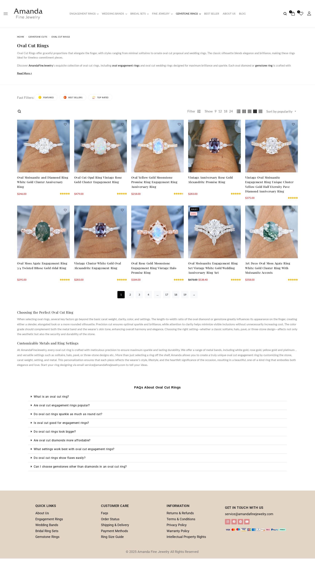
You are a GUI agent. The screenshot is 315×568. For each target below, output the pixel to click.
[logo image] (28, 13)
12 (220, 111)
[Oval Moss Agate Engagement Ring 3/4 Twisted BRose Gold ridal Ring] (43, 232)
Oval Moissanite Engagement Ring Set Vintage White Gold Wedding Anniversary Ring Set (213, 267)
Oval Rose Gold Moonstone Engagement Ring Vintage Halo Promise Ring (153, 267)
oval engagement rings (126, 65)
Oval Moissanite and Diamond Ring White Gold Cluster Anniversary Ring (42, 182)
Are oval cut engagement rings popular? (62, 405)
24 (231, 111)
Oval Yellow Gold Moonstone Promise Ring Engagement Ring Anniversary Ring (154, 182)
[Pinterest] (240, 521)
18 (225, 111)
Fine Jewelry (161, 13)
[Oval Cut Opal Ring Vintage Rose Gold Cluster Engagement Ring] (100, 146)
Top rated (102, 97)
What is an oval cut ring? (51, 396)
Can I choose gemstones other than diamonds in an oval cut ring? (80, 466)
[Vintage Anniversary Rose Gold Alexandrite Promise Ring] (214, 146)
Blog (242, 13)
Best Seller (211, 13)
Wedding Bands (113, 13)
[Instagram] (227, 521)
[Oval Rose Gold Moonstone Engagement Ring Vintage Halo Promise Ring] (157, 232)
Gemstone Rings (187, 13)
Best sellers (75, 97)
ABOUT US (229, 13)
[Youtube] (247, 521)
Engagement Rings (83, 13)
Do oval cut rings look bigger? (55, 431)
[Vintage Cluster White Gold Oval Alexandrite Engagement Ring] (100, 232)
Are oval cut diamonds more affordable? (62, 440)
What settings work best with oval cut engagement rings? (74, 449)
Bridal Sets (138, 13)
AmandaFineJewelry (41, 65)
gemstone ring (264, 65)
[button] (157, 396)
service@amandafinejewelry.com (249, 514)
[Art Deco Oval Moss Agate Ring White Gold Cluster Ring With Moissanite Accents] (271, 232)
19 (184, 294)
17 (166, 294)
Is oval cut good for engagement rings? (61, 423)
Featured (48, 97)
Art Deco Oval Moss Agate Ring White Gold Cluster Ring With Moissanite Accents (267, 267)
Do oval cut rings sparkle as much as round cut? (68, 414)
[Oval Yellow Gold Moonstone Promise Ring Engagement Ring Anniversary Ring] (157, 146)
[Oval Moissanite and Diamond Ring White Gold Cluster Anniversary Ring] (43, 146)
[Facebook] (234, 521)
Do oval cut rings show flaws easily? (60, 458)
